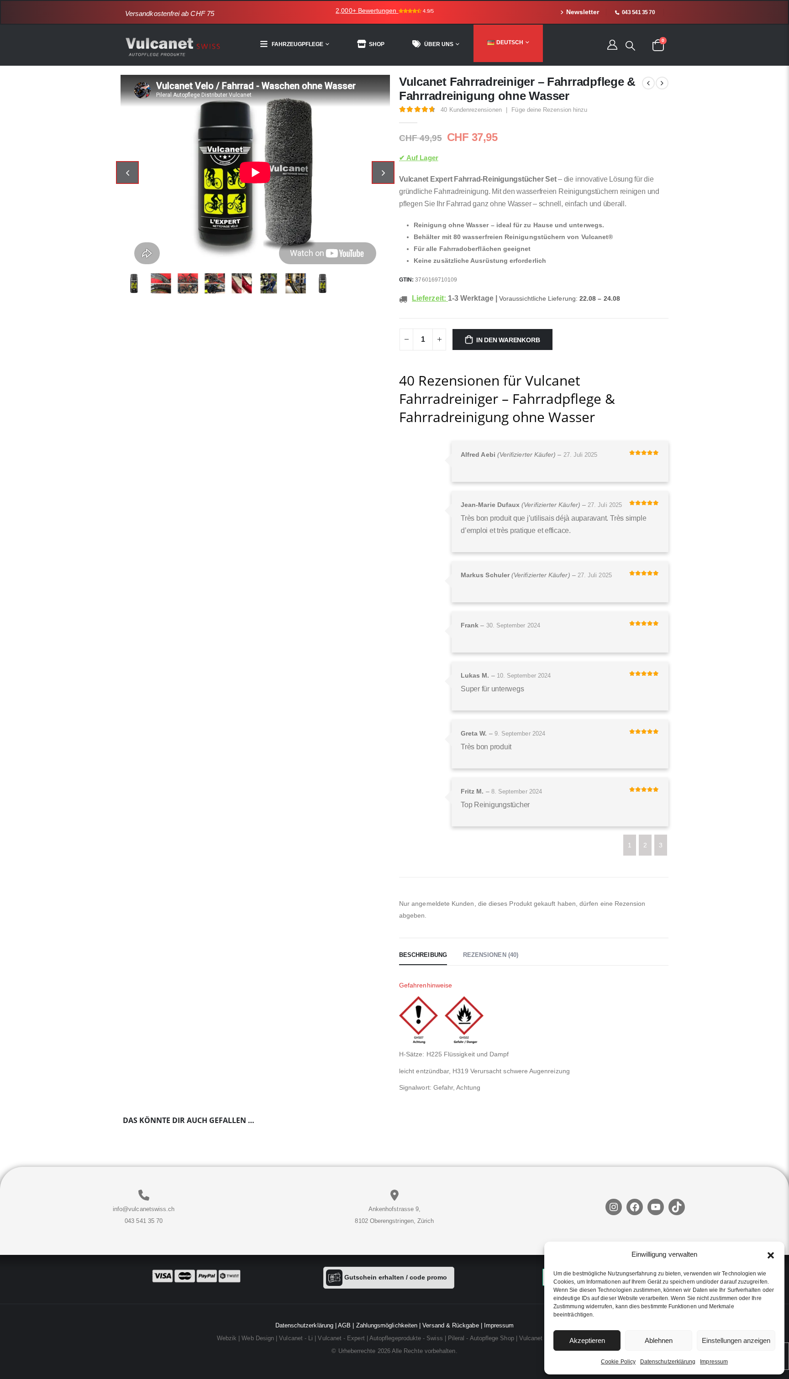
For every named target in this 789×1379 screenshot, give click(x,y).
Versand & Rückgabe (450, 1325)
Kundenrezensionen (471, 109)
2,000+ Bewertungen (367, 10)
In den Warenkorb (508, 340)
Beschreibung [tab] (423, 954)
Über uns (438, 44)
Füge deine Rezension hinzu (549, 109)
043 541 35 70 (144, 1220)
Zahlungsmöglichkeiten (386, 1325)
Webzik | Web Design (245, 1338)
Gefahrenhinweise (425, 985)
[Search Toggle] (630, 46)
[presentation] (127, 172)
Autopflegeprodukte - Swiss (406, 1338)
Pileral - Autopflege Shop (481, 1338)
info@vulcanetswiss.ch (143, 1209)
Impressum (714, 1361)
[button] (770, 1254)
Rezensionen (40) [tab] (490, 954)
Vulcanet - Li (296, 1338)
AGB (344, 1325)
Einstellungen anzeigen (736, 1340)
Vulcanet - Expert (341, 1338)
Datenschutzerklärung (667, 1361)
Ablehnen (659, 1340)
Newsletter (582, 12)
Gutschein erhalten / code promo (394, 1277)
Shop (376, 44)
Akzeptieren (587, 1340)
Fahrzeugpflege (297, 44)
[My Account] (612, 44)
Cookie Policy (618, 1361)
